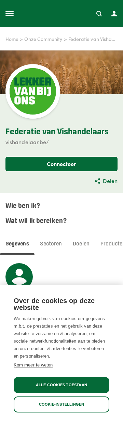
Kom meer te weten (33, 364)
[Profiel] (114, 13)
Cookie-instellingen (61, 404)
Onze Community (43, 38)
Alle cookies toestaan (61, 385)
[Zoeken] (99, 13)
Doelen (81, 243)
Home (11, 38)
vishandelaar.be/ (27, 142)
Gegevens (17, 243)
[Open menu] (9, 14)
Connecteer (62, 163)
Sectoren (51, 243)
